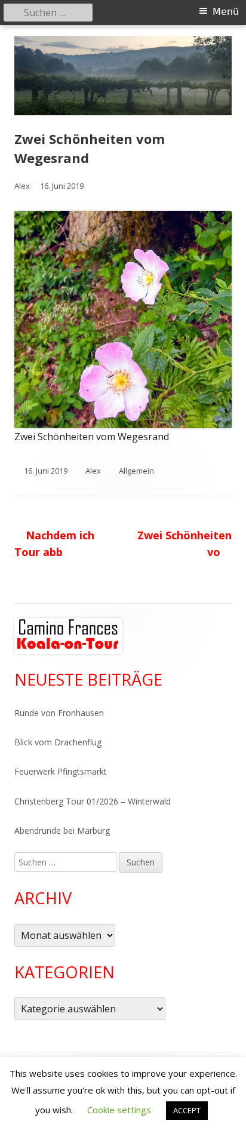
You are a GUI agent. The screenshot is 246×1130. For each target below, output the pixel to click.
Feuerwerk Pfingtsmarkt (60, 771)
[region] (68, 636)
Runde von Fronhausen (59, 712)
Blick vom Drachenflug (58, 742)
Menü (226, 11)
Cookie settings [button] (119, 1110)
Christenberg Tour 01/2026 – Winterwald (92, 801)
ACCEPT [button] (187, 1110)
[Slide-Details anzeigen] (68, 636)
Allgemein (136, 470)
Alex (22, 185)
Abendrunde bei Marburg (62, 830)
